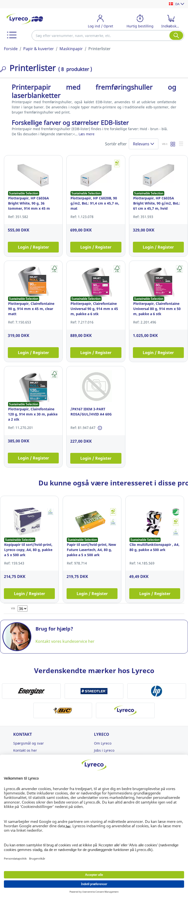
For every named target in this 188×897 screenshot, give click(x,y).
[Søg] (176, 35)
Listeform (181, 144)
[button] (11, 35)
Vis (13, 608)
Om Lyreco (102, 743)
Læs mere (86, 134)
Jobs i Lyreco (104, 750)
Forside (11, 48)
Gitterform (173, 144)
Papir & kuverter (38, 48)
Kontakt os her (25, 750)
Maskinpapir (71, 48)
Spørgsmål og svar (28, 743)
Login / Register (33, 247)
